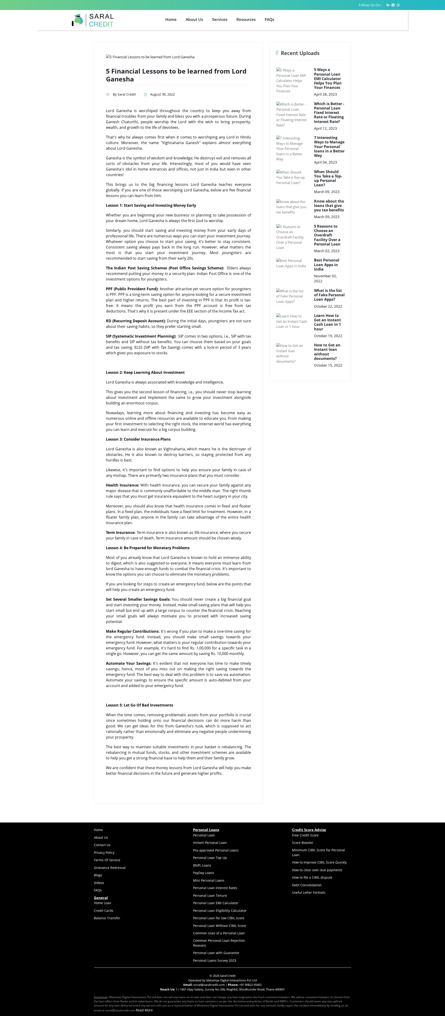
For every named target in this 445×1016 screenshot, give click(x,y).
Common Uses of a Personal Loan (219, 933)
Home (171, 19)
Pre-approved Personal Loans (215, 850)
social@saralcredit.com (209, 985)
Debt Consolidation (307, 885)
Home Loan (102, 903)
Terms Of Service (107, 860)
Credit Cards (103, 910)
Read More (144, 1010)
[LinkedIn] (388, 5)
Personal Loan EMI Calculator (215, 903)
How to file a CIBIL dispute (312, 877)
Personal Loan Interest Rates (215, 888)
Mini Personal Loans (208, 880)
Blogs (98, 875)
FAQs (269, 19)
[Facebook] (393, 5)
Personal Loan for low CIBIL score (218, 918)
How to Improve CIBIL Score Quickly (319, 862)
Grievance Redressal (110, 867)
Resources (246, 19)
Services (219, 19)
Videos (99, 883)
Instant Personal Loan (210, 842)
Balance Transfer (107, 918)
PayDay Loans (203, 873)
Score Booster (302, 842)
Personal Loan (204, 835)
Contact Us (102, 845)
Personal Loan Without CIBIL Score (219, 925)
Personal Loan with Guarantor (216, 953)
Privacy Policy (104, 852)
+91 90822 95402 (250, 985)
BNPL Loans (202, 865)
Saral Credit (228, 976)
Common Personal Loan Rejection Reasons (219, 943)
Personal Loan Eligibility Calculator (220, 910)
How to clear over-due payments (317, 870)
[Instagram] (398, 5)
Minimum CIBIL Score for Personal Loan (318, 852)
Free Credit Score (305, 835)
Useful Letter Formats (308, 892)
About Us (194, 19)
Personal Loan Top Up (210, 857)
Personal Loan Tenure (210, 895)
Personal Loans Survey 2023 (214, 960)
